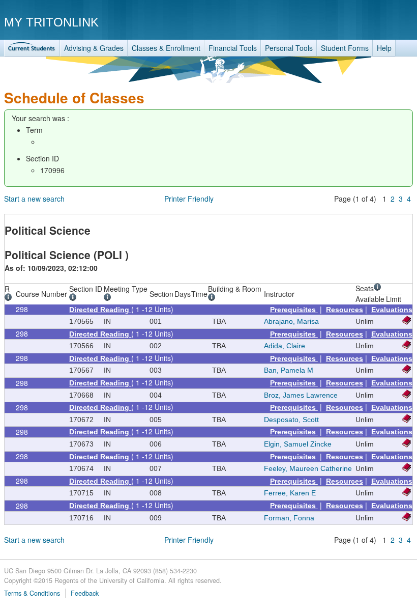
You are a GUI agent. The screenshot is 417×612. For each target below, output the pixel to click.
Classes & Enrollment (166, 48)
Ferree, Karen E (290, 493)
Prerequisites (294, 309)
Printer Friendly (189, 198)
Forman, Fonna (289, 518)
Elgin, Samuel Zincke (298, 444)
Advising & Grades (94, 48)
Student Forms (345, 48)
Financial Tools (232, 48)
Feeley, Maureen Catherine (308, 468)
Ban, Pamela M (288, 370)
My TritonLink (51, 22)
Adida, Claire (284, 346)
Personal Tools (289, 48)
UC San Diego (354, 21)
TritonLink (32, 48)
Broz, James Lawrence (301, 395)
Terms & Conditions (32, 593)
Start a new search (34, 198)
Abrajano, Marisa (291, 321)
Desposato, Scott (291, 419)
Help (384, 48)
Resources (344, 309)
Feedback (85, 593)
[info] (10, 298)
